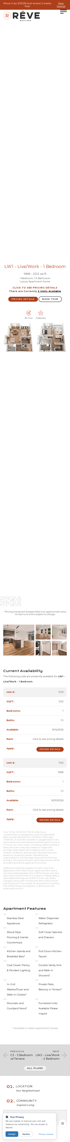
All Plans (35, 1068)
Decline (26, 1134)
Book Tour (50, 299)
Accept (11, 1134)
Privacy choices (46, 1134)
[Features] (41, 313)
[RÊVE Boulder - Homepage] (21, 16)
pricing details (23, 299)
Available (49, 291)
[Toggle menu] (63, 12)
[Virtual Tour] (29, 313)
